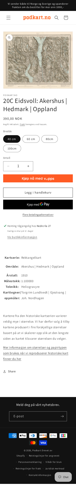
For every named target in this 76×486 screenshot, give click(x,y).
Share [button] (12, 371)
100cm (12, 148)
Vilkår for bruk (54, 461)
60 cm (31, 139)
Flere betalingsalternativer (38, 214)
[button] (8, 17)
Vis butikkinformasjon (22, 237)
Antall (6, 158)
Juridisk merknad (54, 468)
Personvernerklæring (30, 461)
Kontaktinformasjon (40, 475)
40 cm (12, 139)
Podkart (36, 450)
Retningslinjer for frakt (28, 468)
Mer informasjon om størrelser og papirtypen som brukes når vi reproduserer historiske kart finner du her (35, 353)
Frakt (22, 124)
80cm (49, 139)
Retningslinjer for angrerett (44, 455)
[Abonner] (62, 416)
